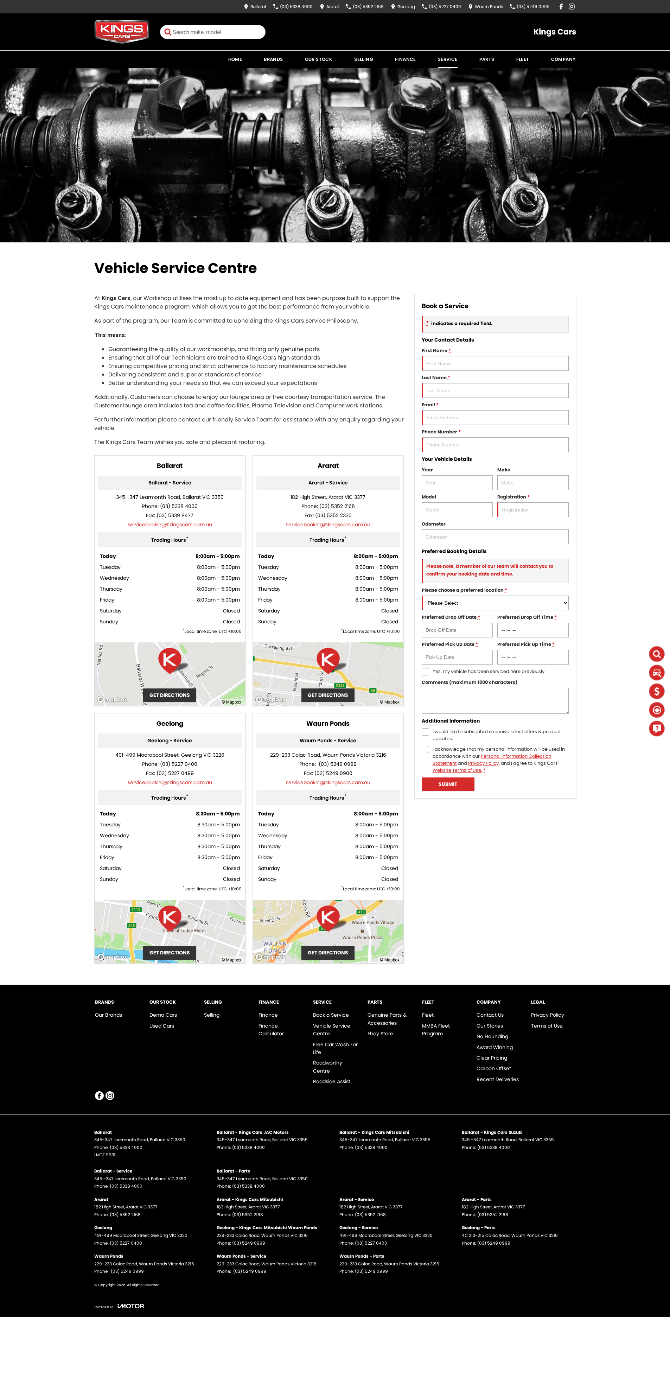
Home (235, 59)
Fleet (522, 59)
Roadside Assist (331, 1081)
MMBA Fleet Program (436, 1029)
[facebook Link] (561, 6)
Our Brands (108, 1014)
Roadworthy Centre (327, 1066)
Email (430, 404)
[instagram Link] (571, 6)
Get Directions (169, 695)
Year (427, 469)
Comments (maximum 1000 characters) (469, 682)
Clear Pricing (492, 1057)
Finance (405, 59)
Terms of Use (547, 1025)
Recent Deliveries (498, 1079)
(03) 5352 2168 (337, 506)
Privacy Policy (483, 763)
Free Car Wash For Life (335, 1048)
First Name (436, 350)
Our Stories (490, 1025)
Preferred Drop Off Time (527, 617)
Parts (486, 59)
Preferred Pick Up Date (450, 644)
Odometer (434, 524)
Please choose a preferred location (464, 590)
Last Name (436, 377)
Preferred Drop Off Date (451, 617)
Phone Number (441, 431)
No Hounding (492, 1036)
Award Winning (495, 1047)
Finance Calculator (271, 1029)
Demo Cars (163, 1014)
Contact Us (490, 1014)
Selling (363, 59)
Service (448, 59)
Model (429, 497)
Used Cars (161, 1025)
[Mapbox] (113, 699)
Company (563, 59)
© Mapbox (231, 702)
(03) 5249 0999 (337, 764)
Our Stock (319, 59)
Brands (273, 59)
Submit (448, 784)
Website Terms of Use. (457, 770)
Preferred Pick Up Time (526, 644)
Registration (513, 497)
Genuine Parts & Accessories (387, 1018)
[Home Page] (121, 32)
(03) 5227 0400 (178, 764)
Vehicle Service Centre (331, 1029)
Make (503, 469)
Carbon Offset (494, 1068)
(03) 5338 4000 (179, 506)
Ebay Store (380, 1033)
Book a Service (331, 1014)
